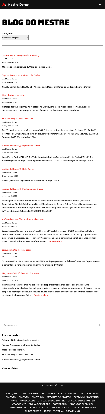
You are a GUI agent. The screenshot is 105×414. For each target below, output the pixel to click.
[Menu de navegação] (100, 4)
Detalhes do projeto (58, 397)
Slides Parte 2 (33, 411)
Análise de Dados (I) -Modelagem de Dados (22, 189)
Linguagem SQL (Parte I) (81, 400)
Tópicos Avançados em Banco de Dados (21, 75)
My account (19, 404)
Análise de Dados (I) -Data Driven (18, 169)
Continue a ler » (55, 241)
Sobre (47, 411)
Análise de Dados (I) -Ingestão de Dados (21, 145)
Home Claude (27, 400)
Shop (76, 407)
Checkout (93, 393)
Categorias (7, 33)
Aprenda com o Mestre (41, 393)
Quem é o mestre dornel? (22, 407)
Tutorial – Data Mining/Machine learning (20, 55)
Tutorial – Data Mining (66, 411)
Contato (10, 397)
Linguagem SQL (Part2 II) (51, 400)
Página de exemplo (39, 404)
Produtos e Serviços (81, 404)
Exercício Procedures (87, 397)
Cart (81, 393)
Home (14, 400)
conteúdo (37, 397)
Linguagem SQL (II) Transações (16, 249)
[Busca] (100, 325)
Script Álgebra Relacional (55, 407)
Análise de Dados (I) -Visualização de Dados (23, 219)
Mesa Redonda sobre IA (13, 95)
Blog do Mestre (67, 393)
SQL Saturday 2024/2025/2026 (17, 118)
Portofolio (60, 404)
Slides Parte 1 (89, 407)
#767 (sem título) (16, 393)
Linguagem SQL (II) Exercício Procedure (20, 273)
